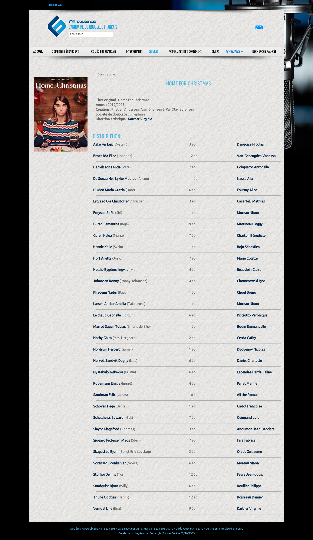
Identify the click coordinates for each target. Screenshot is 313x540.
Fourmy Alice (247, 190)
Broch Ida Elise (104, 156)
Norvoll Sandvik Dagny (110, 360)
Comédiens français (103, 51)
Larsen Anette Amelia (109, 304)
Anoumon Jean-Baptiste (255, 429)
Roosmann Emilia (106, 383)
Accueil (38, 51)
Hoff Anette (102, 258)
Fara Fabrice (246, 440)
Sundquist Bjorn (105, 486)
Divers (215, 51)
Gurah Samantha (106, 224)
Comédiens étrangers (65, 51)
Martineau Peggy (250, 224)
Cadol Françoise (249, 406)
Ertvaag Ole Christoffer (111, 201)
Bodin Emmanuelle (251, 326)
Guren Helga (102, 235)
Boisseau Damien (250, 497)
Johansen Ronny (106, 281)
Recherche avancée (264, 51)
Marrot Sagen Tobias (109, 326)
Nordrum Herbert (106, 349)
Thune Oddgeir (104, 497)
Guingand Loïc (248, 417)
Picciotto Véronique (252, 315)
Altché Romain (248, 395)
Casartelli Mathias (251, 201)
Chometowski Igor (251, 281)
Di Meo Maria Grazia (109, 190)
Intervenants (134, 51)
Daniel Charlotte (249, 360)
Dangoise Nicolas (250, 144)
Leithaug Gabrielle (107, 315)
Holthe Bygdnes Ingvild (111, 269)
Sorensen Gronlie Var (109, 463)
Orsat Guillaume (249, 451)
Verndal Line (102, 508)
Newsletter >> (234, 51)
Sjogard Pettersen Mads (111, 440)
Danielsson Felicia (107, 167)
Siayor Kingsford (106, 429)
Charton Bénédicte (251, 235)
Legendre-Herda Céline (254, 372)
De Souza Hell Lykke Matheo (114, 178)
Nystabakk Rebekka (108, 372)
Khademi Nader (105, 292)
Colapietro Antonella (253, 167)
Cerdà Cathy (246, 338)
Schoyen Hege (104, 406)
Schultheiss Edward (108, 417)
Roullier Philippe (249, 486)
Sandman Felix (104, 395)
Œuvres (153, 51)
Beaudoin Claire (249, 269)
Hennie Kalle (102, 247)
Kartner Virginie (140, 119)
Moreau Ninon (248, 213)
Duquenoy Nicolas (251, 349)
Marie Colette (247, 258)
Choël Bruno (246, 292)
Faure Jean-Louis (250, 474)
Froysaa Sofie (103, 213)
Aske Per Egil (103, 144)
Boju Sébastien (248, 247)
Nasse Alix (245, 178)
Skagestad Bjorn (106, 451)
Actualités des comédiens (185, 51)
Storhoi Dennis (104, 474)
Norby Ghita (102, 338)
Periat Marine (247, 383)
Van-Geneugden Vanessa (256, 156)
